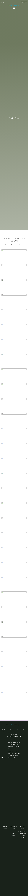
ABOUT (5, 826)
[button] (14, 8)
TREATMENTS (13, 826)
